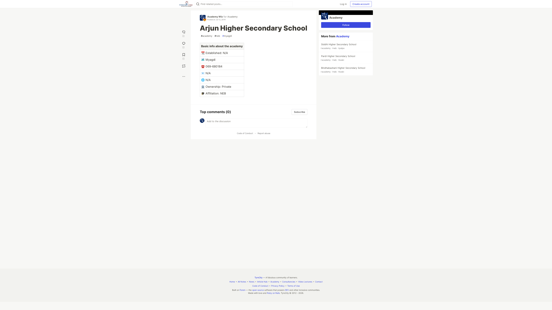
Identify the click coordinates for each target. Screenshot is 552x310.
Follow (345, 25)
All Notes (242, 281)
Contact (319, 281)
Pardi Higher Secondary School (338, 58)
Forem (242, 290)
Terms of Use (293, 286)
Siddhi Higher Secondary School (338, 46)
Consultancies (288, 281)
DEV (287, 290)
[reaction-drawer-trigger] (183, 33)
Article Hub (262, 281)
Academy (232, 16)
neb (217, 35)
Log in (343, 4)
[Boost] (183, 66)
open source (258, 290)
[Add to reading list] (183, 56)
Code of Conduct (245, 133)
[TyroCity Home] (185, 4)
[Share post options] (184, 76)
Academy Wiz (215, 16)
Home (232, 281)
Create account (360, 4)
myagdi (227, 35)
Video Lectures (305, 281)
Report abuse (264, 133)
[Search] (198, 4)
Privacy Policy (277, 286)
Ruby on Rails (273, 293)
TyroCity (258, 277)
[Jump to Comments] (183, 44)
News (251, 281)
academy (206, 35)
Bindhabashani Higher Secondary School (343, 69)
